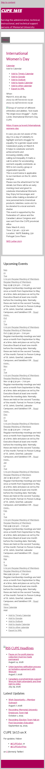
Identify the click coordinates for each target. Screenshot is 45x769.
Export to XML (18, 89)
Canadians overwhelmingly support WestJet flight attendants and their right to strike (24, 681)
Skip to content (8, 2)
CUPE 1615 (11, 10)
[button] (14, 69)
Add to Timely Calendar (22, 74)
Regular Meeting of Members (17, 282)
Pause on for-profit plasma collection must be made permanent (21, 657)
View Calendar (10, 607)
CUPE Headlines (22, 648)
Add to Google (18, 77)
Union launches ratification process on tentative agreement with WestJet (24, 669)
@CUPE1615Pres (18, 747)
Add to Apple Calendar (22, 83)
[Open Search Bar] (2, 34)
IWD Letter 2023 (14, 241)
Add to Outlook (18, 80)
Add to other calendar (21, 86)
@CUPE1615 (16, 744)
